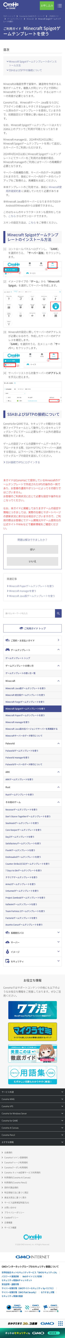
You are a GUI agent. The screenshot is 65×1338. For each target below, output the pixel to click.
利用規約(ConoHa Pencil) (15, 1182)
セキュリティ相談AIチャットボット (17, 1280)
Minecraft (30, 19)
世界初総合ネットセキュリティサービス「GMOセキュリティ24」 (30, 1272)
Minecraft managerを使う (22, 590)
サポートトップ (9, 16)
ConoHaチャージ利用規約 (16, 1162)
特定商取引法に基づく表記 (16, 1192)
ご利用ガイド (54, 16)
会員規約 (8, 1152)
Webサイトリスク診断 (32, 1276)
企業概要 (8, 1222)
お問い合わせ (10, 1207)
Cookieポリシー (11, 1217)
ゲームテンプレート (14, 19)
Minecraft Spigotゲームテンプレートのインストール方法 (33, 63)
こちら (12, 216)
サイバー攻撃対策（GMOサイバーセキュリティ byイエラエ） (28, 1288)
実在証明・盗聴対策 (10, 1284)
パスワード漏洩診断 (10, 1276)
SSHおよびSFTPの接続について (25, 70)
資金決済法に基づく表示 (15, 1197)
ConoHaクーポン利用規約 (16, 1167)
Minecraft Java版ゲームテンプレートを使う (32, 595)
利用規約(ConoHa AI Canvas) (17, 1177)
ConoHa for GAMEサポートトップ (31, 16)
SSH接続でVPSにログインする (23, 462)
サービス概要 (10, 1227)
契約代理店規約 (11, 1187)
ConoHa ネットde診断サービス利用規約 (22, 1172)
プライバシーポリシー (14, 1212)
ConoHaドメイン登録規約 (16, 1157)
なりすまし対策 (47, 1292)
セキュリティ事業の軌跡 (12, 1296)
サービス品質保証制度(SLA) (16, 1202)
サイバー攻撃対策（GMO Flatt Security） (19, 1292)
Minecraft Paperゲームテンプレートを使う (31, 586)
